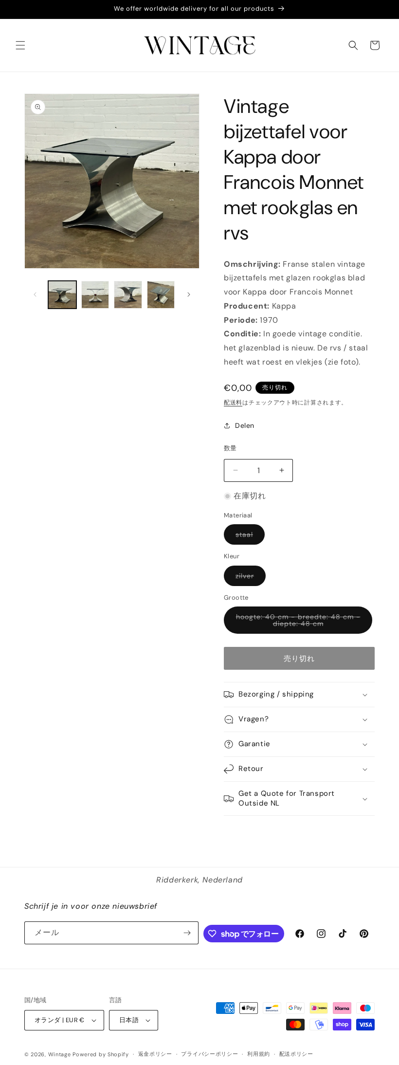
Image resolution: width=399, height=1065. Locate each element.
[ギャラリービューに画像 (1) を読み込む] (62, 295)
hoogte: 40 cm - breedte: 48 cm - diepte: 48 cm (298, 623)
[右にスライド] (189, 294)
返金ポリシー (155, 1053)
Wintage (59, 1054)
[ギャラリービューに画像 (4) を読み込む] (161, 295)
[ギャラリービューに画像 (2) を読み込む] (95, 295)
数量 (230, 448)
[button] (20, 45)
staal (248, 537)
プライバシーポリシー (209, 1053)
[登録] (187, 932)
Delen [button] (244, 425)
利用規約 (258, 1053)
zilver (248, 578)
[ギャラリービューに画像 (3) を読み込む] (128, 295)
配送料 (233, 402)
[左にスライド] (35, 294)
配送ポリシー (296, 1053)
